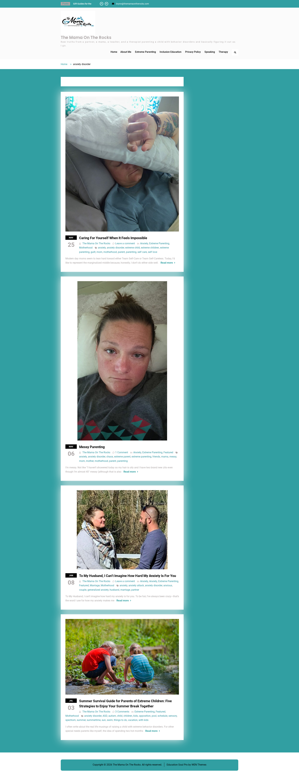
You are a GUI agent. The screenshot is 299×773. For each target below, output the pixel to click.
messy (172, 456)
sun (104, 720)
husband (114, 589)
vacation (133, 720)
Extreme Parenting (145, 51)
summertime (94, 720)
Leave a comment (125, 243)
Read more (167, 262)
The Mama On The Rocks (86, 37)
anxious (167, 585)
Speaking (209, 51)
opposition (145, 715)
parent (121, 252)
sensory (172, 715)
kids (135, 715)
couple (82, 589)
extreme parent (122, 456)
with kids (143, 720)
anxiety (102, 247)
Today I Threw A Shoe (83, 3)
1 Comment (121, 452)
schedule (162, 715)
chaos (109, 456)
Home (114, 51)
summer (81, 720)
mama (164, 456)
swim (110, 720)
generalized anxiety (98, 589)
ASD (105, 715)
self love (152, 252)
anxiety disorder (115, 247)
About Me (125, 51)
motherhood (110, 252)
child (119, 715)
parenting (131, 252)
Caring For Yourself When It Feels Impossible (113, 238)
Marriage (95, 585)
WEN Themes (199, 764)
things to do (120, 720)
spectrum (70, 720)
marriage (125, 589)
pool (154, 715)
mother (90, 460)
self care (142, 252)
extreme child (132, 247)
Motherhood (86, 247)
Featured (168, 452)
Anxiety (144, 243)
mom (99, 252)
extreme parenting (141, 456)
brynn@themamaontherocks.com (132, 3)
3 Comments (122, 711)
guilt (93, 252)
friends (156, 456)
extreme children (150, 247)
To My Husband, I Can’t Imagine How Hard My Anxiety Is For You (127, 576)
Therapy (223, 51)
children (127, 715)
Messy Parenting (92, 447)
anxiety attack (136, 585)
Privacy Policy (193, 51)
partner (135, 589)
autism (112, 715)
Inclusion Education (170, 51)
